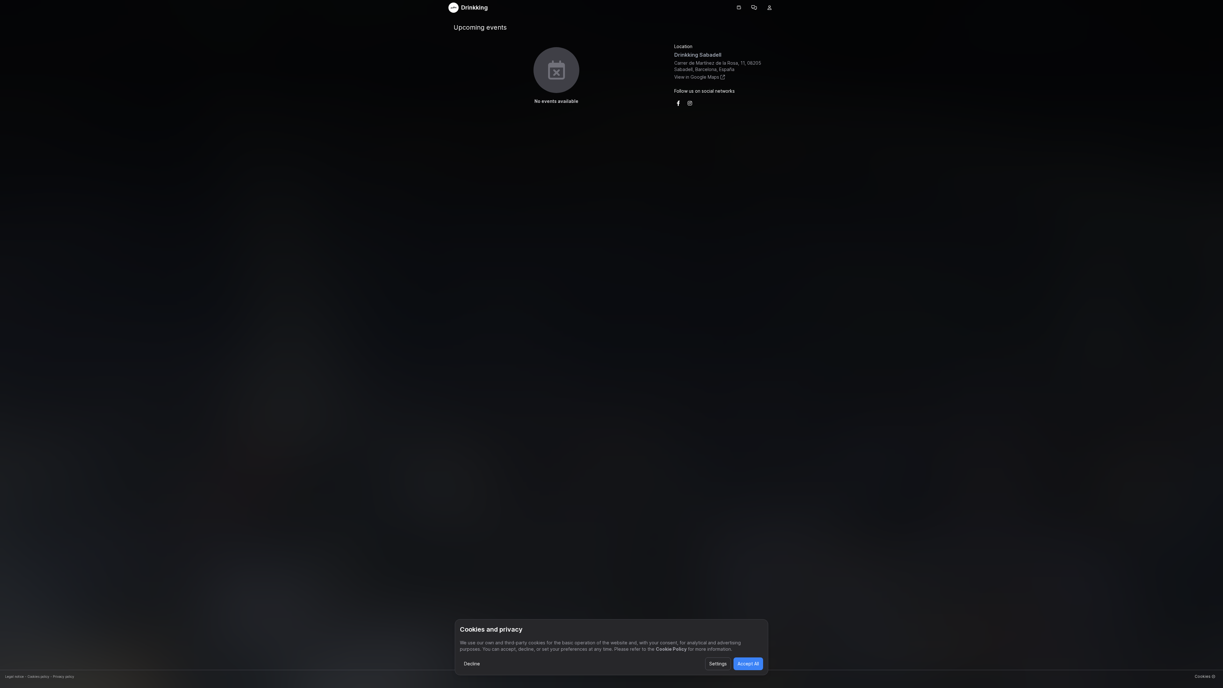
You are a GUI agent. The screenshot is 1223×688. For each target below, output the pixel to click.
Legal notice (14, 676)
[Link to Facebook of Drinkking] (678, 103)
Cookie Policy (671, 649)
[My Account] (769, 8)
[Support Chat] (754, 8)
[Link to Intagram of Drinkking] (690, 103)
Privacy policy (63, 676)
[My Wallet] (739, 8)
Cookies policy (38, 676)
